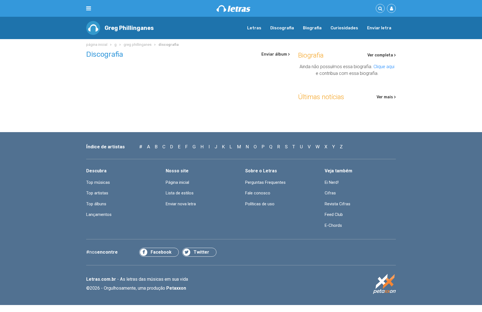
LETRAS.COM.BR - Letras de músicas (233, 8)
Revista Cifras (337, 203)
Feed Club (334, 214)
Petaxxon (176, 288)
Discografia (282, 27)
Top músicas (98, 182)
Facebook (161, 252)
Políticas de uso (259, 203)
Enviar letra (379, 27)
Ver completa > (381, 55)
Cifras (330, 193)
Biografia (312, 27)
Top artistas (97, 193)
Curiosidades (344, 27)
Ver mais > (386, 97)
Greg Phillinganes (129, 28)
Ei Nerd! (332, 182)
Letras (254, 27)
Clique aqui (383, 66)
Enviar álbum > (275, 54)
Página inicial (177, 182)
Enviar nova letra (181, 203)
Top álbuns (96, 203)
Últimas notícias (321, 97)
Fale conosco (257, 193)
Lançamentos (99, 214)
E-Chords (333, 225)
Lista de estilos (180, 193)
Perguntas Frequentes (265, 182)
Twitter (201, 252)
